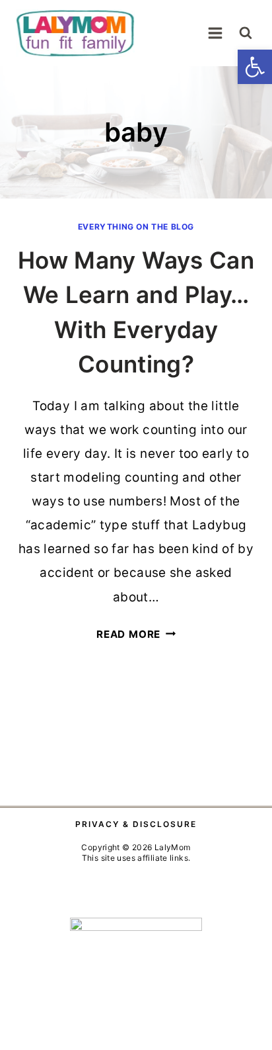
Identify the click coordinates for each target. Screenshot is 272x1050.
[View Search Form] (245, 33)
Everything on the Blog (136, 227)
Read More (136, 634)
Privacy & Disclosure (136, 824)
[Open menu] (214, 32)
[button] (255, 67)
